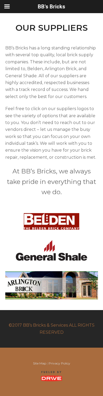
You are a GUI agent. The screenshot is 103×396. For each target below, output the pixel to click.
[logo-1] (51, 250)
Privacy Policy (59, 363)
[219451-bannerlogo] (51, 285)
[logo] (51, 221)
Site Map (39, 363)
